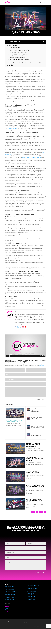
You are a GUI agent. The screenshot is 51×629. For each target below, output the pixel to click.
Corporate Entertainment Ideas (33, 585)
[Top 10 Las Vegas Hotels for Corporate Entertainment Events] (15, 504)
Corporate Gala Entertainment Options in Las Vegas (34, 459)
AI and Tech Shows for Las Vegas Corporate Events (37, 434)
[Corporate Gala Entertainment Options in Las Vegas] (15, 462)
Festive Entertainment (31, 590)
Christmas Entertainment (32, 588)
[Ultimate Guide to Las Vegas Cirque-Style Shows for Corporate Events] (28, 409)
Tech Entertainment (9, 589)
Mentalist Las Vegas (31, 599)
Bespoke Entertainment (10, 594)
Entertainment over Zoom (32, 587)
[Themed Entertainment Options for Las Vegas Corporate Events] (15, 448)
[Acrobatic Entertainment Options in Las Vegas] (15, 413)
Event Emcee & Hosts (9, 586)
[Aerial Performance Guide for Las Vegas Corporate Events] (28, 427)
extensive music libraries (13, 128)
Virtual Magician (30, 598)
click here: (41, 365)
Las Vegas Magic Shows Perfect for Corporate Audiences (36, 419)
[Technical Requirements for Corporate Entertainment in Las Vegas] (15, 490)
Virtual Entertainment (9, 588)
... (39, 512)
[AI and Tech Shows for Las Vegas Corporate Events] (28, 434)
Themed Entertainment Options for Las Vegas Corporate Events (33, 445)
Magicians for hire (30, 594)
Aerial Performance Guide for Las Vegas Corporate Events (37, 427)
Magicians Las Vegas (9, 599)
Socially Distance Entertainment (12, 596)
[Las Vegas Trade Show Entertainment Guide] (15, 476)
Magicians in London (31, 596)
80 (42, 512)
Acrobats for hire (30, 593)
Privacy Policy (36, 626)
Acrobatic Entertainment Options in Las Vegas (14, 421)
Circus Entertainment (31, 591)
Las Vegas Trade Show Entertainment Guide (33, 472)
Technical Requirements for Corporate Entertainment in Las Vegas (35, 486)
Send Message (39, 399)
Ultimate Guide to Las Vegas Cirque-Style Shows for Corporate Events (37, 410)
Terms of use (43, 626)
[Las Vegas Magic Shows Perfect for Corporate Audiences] (28, 418)
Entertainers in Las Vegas (10, 597)
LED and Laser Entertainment (11, 593)
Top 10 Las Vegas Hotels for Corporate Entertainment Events (34, 500)
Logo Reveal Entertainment (11, 591)
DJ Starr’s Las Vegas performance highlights (31, 157)
